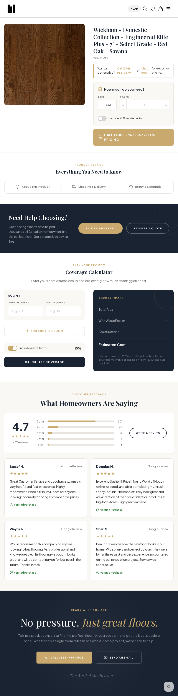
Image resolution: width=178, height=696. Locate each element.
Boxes (124, 97)
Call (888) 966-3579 (124, 70)
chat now (144, 70)
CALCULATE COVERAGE (44, 362)
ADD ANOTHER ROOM (47, 331)
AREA (101, 97)
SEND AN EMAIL (122, 657)
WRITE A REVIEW (148, 433)
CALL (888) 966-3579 (67, 657)
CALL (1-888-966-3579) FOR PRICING (130, 137)
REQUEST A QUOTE (148, 228)
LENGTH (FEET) (18, 302)
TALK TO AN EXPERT (100, 228)
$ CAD (135, 8)
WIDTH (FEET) (55, 302)
